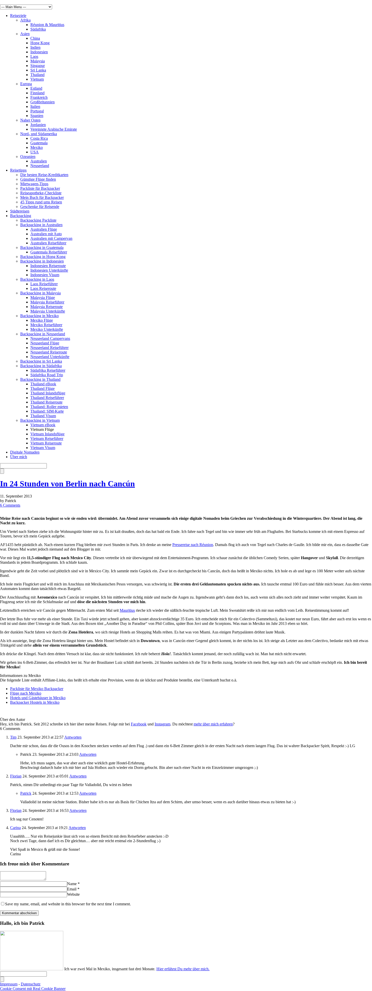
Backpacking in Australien (41, 225)
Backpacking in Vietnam (40, 420)
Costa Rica (39, 138)
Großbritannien (42, 102)
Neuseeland (39, 165)
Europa (26, 84)
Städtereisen (19, 211)
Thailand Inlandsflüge (47, 393)
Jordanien (38, 125)
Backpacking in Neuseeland (42, 334)
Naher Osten (30, 120)
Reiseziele (18, 15)
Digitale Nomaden (24, 452)
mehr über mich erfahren (213, 724)
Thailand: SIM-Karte (47, 411)
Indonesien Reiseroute (48, 266)
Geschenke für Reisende (39, 206)
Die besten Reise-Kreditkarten (44, 175)
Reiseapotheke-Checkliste (40, 193)
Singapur (37, 65)
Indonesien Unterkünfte (49, 270)
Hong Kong (40, 43)
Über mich (18, 457)
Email (71, 889)
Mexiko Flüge (41, 320)
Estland (36, 88)
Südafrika (38, 29)
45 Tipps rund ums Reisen (41, 202)
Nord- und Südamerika (38, 134)
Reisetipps (18, 170)
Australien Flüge (43, 229)
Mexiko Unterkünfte (46, 329)
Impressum (8, 984)
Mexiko (36, 147)
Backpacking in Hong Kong (43, 256)
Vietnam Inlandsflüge (47, 434)
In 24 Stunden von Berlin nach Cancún (67, 483)
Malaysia (37, 61)
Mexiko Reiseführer (46, 325)
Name (72, 884)
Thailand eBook (43, 384)
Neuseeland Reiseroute (48, 352)
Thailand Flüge (42, 388)
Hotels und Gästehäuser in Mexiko (38, 698)
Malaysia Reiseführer (47, 302)
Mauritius (127, 610)
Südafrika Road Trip (46, 375)
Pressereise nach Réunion (192, 544)
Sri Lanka (38, 70)
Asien (25, 34)
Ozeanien (27, 156)
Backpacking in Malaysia (40, 293)
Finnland (37, 93)
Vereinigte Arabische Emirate (53, 129)
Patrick (25, 793)
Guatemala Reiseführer (48, 252)
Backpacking (20, 216)
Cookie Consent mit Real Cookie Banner (33, 988)
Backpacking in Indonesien (42, 261)
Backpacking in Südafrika (41, 366)
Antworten (72, 737)
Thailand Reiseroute (46, 402)
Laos (34, 56)
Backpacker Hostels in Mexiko (34, 702)
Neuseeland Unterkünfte (49, 357)
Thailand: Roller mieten (49, 407)
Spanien (36, 115)
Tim (13, 737)
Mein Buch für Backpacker (42, 197)
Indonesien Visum (44, 275)
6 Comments (10, 505)
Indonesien (39, 52)
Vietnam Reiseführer (46, 438)
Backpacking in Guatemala (42, 247)
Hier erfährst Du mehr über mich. (183, 969)
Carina (15, 827)
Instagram (162, 724)
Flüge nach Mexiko (25, 693)
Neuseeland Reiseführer (49, 347)
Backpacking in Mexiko (39, 316)
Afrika (25, 20)
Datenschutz (30, 984)
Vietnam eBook (42, 425)
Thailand (37, 75)
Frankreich (39, 97)
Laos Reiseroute (43, 288)
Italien (35, 106)
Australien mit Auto (46, 234)
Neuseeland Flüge (44, 343)
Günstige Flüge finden (38, 179)
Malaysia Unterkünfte (47, 311)
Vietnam (37, 79)
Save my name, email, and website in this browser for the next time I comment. (68, 904)
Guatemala (39, 143)
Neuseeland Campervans (50, 338)
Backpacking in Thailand (40, 379)
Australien (38, 161)
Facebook (139, 724)
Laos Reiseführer (44, 284)
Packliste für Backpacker (40, 188)
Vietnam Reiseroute (46, 443)
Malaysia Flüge (42, 297)
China (35, 38)
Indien (35, 47)
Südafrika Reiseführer (47, 370)
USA (34, 152)
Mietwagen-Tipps (34, 184)
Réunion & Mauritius (47, 24)
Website (73, 894)
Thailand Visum (43, 416)
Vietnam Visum (42, 447)
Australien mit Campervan (51, 238)
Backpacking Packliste (38, 220)
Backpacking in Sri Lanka (41, 361)
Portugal (37, 111)
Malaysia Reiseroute (46, 306)
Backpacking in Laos (37, 279)
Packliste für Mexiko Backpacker (36, 689)
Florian (16, 776)
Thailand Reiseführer (47, 397)
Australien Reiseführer (48, 243)
